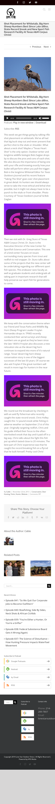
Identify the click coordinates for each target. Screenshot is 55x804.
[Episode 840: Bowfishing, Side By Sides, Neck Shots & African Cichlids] (40, 568)
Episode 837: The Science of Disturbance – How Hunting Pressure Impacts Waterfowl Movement (27, 642)
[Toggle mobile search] (44, 9)
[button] (6, 568)
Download (41, 122)
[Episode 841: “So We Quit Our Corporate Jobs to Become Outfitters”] (14, 568)
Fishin (13, 494)
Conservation (37, 492)
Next (46, 46)
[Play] (7, 118)
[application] (27, 118)
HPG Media (32, 759)
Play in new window (23, 122)
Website (24, 494)
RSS (17, 128)
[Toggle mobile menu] (49, 9)
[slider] (46, 118)
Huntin (18, 494)
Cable (8, 492)
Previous (36, 46)
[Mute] (40, 118)
